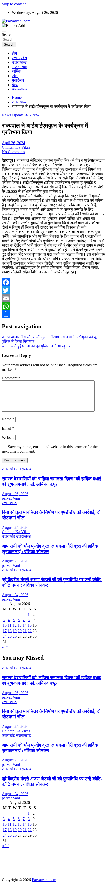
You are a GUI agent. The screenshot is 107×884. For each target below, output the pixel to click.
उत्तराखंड (8, 469)
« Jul (5, 647)
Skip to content (14, 4)
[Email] (53, 298)
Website (8, 437)
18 (10, 631)
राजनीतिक (19, 67)
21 (25, 631)
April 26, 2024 (13, 143)
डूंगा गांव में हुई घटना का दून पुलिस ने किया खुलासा (37, 346)
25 (10, 636)
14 (25, 625)
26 (15, 636)
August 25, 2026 (15, 527)
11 (9, 625)
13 (20, 625)
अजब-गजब (19, 89)
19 (15, 631)
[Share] (53, 314)
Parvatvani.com (44, 880)
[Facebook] (53, 282)
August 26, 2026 (15, 494)
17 (5, 631)
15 (30, 625)
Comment (11, 378)
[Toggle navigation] (4, 31)
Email (8, 428)
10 (5, 625)
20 (20, 631)
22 (30, 631)
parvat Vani (11, 498)
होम (14, 53)
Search (7, 34)
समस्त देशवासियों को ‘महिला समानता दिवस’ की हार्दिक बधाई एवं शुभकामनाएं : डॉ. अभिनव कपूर (51, 481)
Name (8, 419)
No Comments (13, 152)
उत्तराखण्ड (19, 62)
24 (5, 636)
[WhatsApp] (53, 306)
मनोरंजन (18, 80)
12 (15, 625)
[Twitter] (53, 290)
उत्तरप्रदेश (19, 58)
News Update (13, 115)
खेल (15, 76)
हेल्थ (15, 85)
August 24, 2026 (15, 595)
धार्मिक (16, 71)
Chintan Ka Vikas (16, 147)
